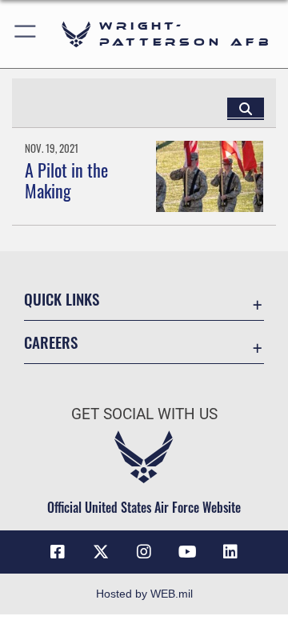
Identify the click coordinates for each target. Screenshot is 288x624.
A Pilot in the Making (66, 180)
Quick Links (61, 298)
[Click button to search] (245, 108)
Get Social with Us (144, 414)
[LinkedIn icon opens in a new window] (230, 552)
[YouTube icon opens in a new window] (187, 552)
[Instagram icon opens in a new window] (144, 552)
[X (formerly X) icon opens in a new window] (101, 552)
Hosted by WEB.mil (144, 593)
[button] (26, 34)
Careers (51, 342)
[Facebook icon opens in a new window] (58, 552)
